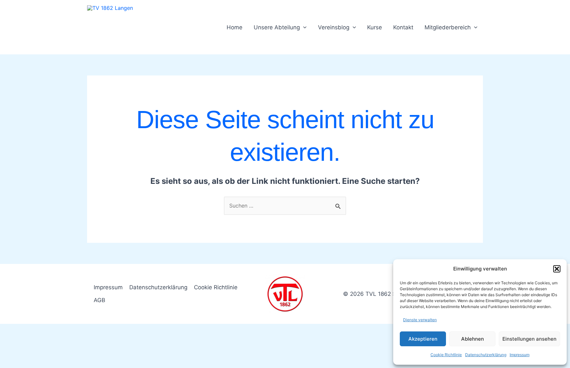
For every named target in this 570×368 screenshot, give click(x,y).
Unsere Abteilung (277, 27)
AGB (99, 300)
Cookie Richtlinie (446, 354)
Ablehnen (472, 339)
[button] (557, 269)
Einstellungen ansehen (529, 339)
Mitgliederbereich (448, 27)
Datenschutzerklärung (485, 354)
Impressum (519, 354)
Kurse (374, 27)
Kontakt (403, 27)
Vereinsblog (333, 27)
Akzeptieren (422, 339)
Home (234, 27)
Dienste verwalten (420, 319)
